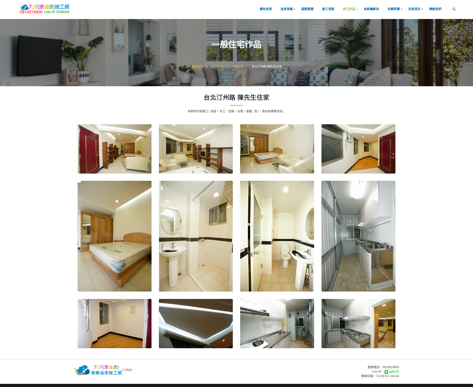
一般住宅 (237, 66)
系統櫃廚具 (371, 9)
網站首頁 (266, 9)
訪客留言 (414, 9)
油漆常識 (286, 9)
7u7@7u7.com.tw (387, 376)
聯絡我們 (435, 9)
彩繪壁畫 (394, 9)
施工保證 (328, 9)
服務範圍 (307, 9)
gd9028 (393, 371)
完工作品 (349, 9)
